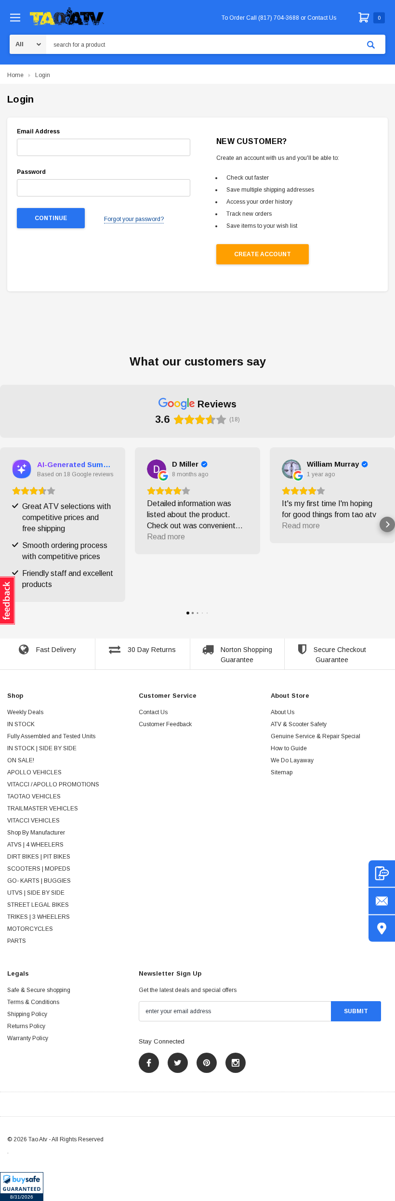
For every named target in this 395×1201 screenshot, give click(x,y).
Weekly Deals (25, 712)
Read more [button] (166, 537)
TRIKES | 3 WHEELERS (38, 917)
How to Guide (289, 748)
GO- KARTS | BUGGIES (39, 880)
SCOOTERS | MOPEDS (38, 868)
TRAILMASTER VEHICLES (42, 808)
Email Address (38, 131)
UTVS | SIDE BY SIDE (36, 892)
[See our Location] (382, 928)
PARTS (16, 941)
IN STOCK (21, 724)
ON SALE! (20, 760)
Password (31, 172)
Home (15, 75)
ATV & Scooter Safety (299, 724)
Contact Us (153, 712)
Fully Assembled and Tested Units (51, 736)
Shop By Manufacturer (36, 832)
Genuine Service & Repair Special (315, 736)
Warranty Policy (27, 1038)
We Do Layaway (292, 760)
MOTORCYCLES (30, 929)
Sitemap (281, 772)
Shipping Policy (27, 1014)
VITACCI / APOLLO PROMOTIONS (53, 784)
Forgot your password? (134, 219)
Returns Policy (26, 1026)
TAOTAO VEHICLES (34, 796)
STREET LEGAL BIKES (38, 904)
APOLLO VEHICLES (34, 772)
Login (42, 75)
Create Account (262, 254)
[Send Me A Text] (382, 873)
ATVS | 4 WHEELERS (35, 844)
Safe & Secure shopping (38, 990)
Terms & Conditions (33, 1002)
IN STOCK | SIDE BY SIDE (42, 748)
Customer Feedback (165, 724)
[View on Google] (156, 469)
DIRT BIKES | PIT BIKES (38, 856)
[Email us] (382, 901)
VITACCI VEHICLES (33, 820)
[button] (21, 1186)
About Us (282, 712)
